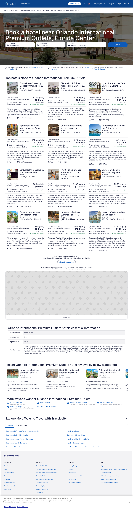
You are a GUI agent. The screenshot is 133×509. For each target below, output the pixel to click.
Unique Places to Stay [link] (42, 489)
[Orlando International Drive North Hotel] (25, 231)
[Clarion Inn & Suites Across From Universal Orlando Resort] (66, 101)
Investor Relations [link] (9, 482)
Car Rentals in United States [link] (44, 479)
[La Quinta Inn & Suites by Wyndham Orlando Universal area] (25, 188)
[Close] (129, 502)
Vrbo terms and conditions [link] (76, 476)
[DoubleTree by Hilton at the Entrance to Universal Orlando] (108, 144)
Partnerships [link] (7, 476)
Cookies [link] (71, 469)
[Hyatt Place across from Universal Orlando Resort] (108, 101)
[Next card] (125, 380)
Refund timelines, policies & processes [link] (112, 476)
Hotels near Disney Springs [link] (15, 447)
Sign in (126, 4)
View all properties (66, 262)
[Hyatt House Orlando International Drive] (66, 188)
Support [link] (103, 466)
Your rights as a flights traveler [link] (109, 482)
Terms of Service (22, 507)
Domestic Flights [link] (41, 476)
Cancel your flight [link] (106, 472)
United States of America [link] (28, 10)
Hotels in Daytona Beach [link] (75, 443)
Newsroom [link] (7, 479)
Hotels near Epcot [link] (73, 431)
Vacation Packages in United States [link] (46, 472)
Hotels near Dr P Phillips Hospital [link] (17, 435)
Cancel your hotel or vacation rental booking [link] (114, 469)
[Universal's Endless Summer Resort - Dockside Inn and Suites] (66, 231)
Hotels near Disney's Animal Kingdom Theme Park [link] (84, 447)
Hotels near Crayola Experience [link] (17, 443)
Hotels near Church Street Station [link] (78, 439)
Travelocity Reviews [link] (42, 482)
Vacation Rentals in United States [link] (46, 469)
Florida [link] (39, 10)
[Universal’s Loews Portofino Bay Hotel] (108, 188)
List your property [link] (9, 472)
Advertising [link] (7, 489)
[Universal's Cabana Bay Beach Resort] (108, 231)
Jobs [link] (5, 469)
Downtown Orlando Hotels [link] (76, 435)
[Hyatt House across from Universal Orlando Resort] (25, 144)
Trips (119, 4)
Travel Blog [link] (39, 492)
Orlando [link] (45, 10)
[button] (66, 418)
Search (117, 45)
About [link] (6, 466)
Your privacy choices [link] (75, 482)
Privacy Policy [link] (73, 466)
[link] (21, 403)
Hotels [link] (17, 10)
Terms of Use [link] (72, 472)
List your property (99, 4)
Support (111, 4)
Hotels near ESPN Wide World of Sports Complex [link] (22, 431)
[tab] (9, 425)
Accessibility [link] (72, 479)
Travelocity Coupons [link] (42, 486)
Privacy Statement (10, 507)
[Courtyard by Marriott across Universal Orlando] (66, 144)
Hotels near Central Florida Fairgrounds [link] (19, 439)
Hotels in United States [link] (43, 466)
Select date (14, 46)
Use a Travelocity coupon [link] (108, 479)
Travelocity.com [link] (9, 10)
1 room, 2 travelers (78, 46)
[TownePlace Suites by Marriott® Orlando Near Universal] (25, 101)
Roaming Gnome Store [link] (10, 486)
